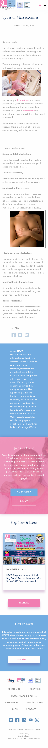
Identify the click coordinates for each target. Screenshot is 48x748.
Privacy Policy (24, 734)
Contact (31, 709)
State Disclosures (24, 736)
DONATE (24, 501)
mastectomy (29, 111)
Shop (15, 709)
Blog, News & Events (24, 696)
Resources (11, 703)
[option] (24, 561)
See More (24, 603)
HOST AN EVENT (24, 659)
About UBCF (15, 689)
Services (35, 689)
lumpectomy (23, 100)
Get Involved (24, 492)
